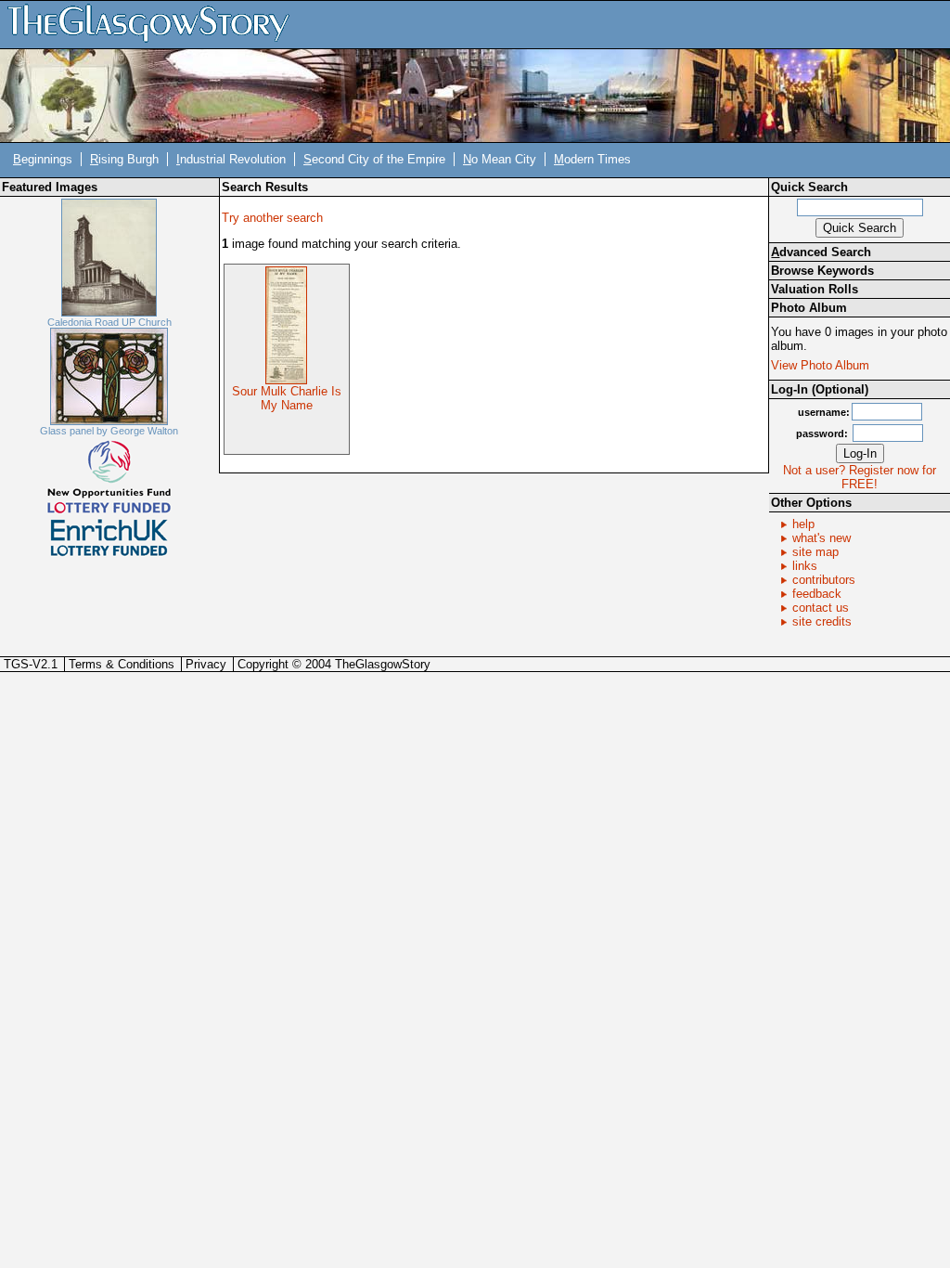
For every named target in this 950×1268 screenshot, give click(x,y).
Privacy (206, 664)
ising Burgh (124, 159)
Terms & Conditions (121, 664)
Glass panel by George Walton (109, 430)
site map (815, 552)
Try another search (272, 218)
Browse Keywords (822, 271)
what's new (821, 538)
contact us (820, 608)
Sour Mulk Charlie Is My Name (286, 398)
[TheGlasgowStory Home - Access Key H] (155, 24)
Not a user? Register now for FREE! (859, 477)
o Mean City (499, 159)
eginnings (42, 159)
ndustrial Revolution (231, 159)
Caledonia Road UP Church (109, 322)
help (803, 524)
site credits (822, 621)
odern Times (592, 159)
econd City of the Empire (374, 159)
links (804, 566)
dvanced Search (821, 252)
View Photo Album (820, 365)
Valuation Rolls (814, 289)
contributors (823, 580)
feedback (816, 594)
